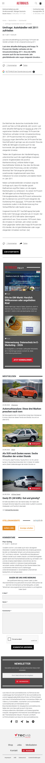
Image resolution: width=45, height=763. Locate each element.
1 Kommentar (11, 65)
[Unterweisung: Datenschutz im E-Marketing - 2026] (22, 326)
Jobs (19, 745)
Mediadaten (31, 745)
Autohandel (22, 20)
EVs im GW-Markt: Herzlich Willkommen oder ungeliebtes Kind (20, 300)
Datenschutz (22, 757)
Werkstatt (19, 202)
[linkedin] (27, 721)
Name (4, 602)
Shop (10, 745)
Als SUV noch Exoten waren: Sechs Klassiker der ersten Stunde (20, 454)
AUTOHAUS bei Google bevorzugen (19, 72)
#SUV (13, 450)
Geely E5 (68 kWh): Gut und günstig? (21, 498)
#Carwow (14, 405)
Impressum (8, 757)
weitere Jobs (9, 528)
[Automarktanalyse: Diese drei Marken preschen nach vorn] (23, 390)
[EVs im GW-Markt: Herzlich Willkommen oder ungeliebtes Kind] (22, 281)
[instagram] (16, 721)
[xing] (22, 721)
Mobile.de (29, 129)
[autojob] (37, 520)
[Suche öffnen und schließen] (35, 3)
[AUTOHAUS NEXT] (14, 267)
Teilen (25, 65)
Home (4, 20)
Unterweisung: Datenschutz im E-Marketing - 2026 (22, 343)
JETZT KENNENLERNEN (23, 360)
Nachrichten (13, 20)
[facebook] (11, 721)
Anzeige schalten (26, 528)
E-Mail (5, 593)
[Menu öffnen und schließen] (3, 3)
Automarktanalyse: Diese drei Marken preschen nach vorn (22, 410)
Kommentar (6, 611)
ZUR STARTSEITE (11, 252)
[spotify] (33, 721)
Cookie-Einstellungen (34, 757)
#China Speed (15, 494)
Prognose (6, 139)
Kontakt (14, 750)
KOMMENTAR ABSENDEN (22, 647)
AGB (15, 757)
